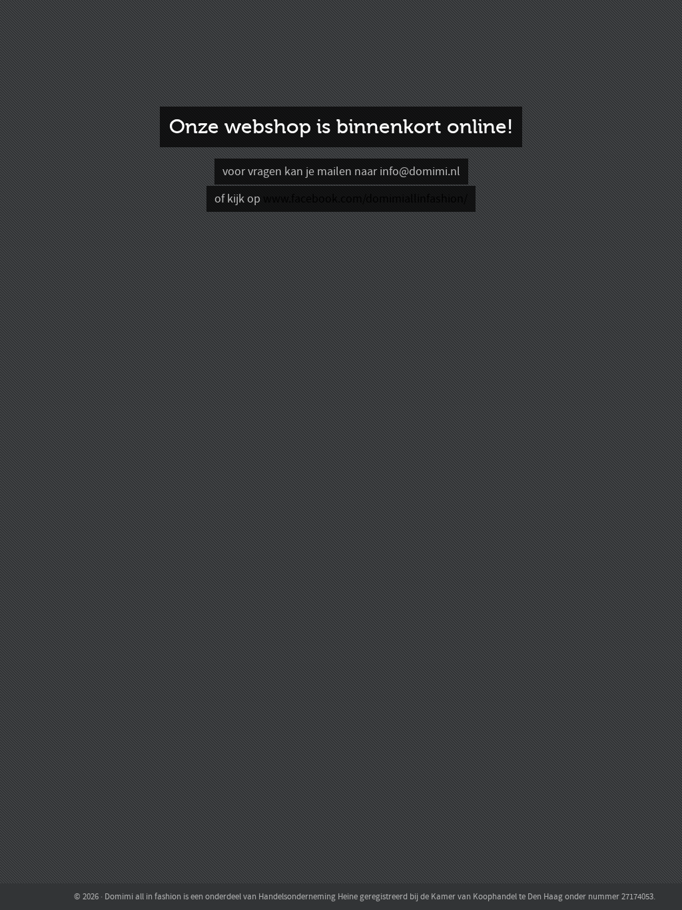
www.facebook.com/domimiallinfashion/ (365, 199)
